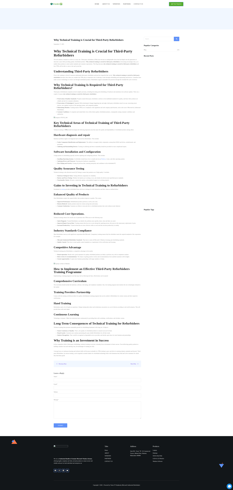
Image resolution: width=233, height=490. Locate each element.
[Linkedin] (63, 470)
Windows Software (157, 461)
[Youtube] (67, 470)
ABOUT (107, 453)
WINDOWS (108, 455)
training (63, 189)
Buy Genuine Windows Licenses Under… (156, 160)
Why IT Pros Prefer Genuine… (153, 112)
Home (97, 4)
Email (55, 384)
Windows (116, 4)
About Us (106, 4)
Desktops (155, 453)
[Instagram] (59, 470)
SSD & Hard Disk (157, 455)
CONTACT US (109, 461)
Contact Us (138, 4)
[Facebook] (55, 470)
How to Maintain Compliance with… (155, 84)
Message (56, 399)
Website (56, 392)
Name (55, 376)
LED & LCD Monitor (158, 458)
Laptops (155, 450)
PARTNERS (127, 4)
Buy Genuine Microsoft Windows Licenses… (157, 201)
